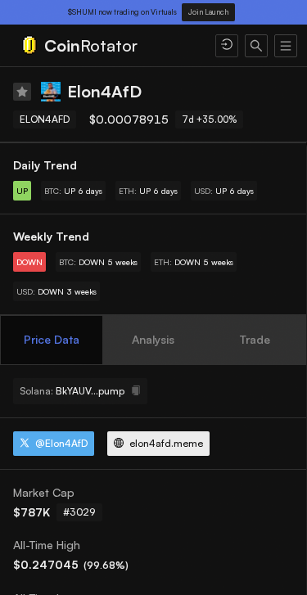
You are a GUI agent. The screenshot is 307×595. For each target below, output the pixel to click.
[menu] (153, 46)
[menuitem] (107, 46)
